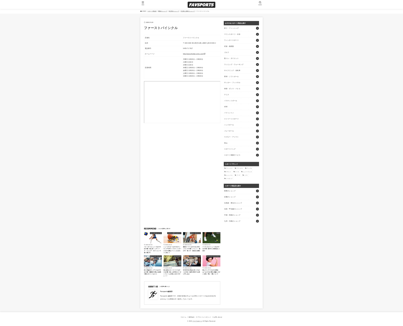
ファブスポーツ (197, 321)
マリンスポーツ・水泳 (232, 34)
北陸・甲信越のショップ (233, 209)
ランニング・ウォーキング (233, 64)
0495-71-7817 (188, 48)
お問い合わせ (218, 317)
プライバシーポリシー (204, 317)
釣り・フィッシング (231, 28)
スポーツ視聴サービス (232, 155)
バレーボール (229, 131)
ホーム (184, 317)
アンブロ (249, 168)
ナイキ (237, 172)
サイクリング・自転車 (232, 70)
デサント (228, 172)
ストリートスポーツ (231, 119)
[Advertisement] (182, 144)
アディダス (239, 168)
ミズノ (246, 175)
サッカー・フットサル (232, 82)
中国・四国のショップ (232, 215)
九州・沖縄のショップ (232, 221)
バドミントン (229, 113)
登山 (225, 143)
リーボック (229, 178)
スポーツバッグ (230, 149)
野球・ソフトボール (231, 76)
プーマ (238, 175)
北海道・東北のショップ (233, 203)
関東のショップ (230, 191)
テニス (226, 94)
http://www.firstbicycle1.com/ (193, 54)
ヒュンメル (229, 175)
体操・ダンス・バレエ (232, 88)
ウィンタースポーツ (231, 40)
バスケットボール (230, 101)
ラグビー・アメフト (231, 137)
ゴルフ (226, 52)
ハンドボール (229, 125)
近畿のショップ (230, 197)
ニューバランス (247, 172)
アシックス (229, 168)
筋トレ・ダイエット (231, 58)
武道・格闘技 (229, 46)
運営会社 (191, 317)
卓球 (225, 107)
